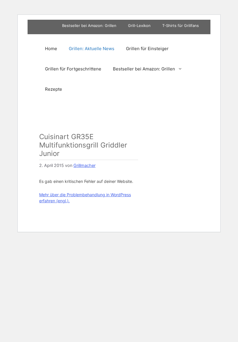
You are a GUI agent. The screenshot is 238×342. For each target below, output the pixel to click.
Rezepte (53, 89)
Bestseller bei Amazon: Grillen (89, 25)
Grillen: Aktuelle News (91, 48)
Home (51, 48)
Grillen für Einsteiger (147, 48)
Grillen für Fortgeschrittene (73, 69)
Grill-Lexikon (139, 25)
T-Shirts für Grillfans (180, 25)
